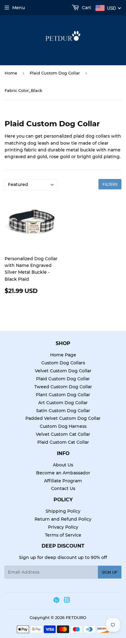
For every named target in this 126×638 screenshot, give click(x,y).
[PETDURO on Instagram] (67, 601)
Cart (86, 7)
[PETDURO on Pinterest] (56, 601)
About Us (63, 465)
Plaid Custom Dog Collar (55, 72)
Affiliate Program (63, 481)
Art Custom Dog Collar (63, 402)
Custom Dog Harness (63, 426)
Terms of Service (63, 535)
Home (11, 72)
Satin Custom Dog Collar (63, 410)
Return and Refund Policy (63, 519)
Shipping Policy (63, 511)
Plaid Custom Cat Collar (63, 442)
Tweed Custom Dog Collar (63, 386)
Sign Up (109, 572)
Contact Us (63, 488)
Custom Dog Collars (63, 363)
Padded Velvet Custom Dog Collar (63, 418)
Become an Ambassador (63, 473)
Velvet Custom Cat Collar (63, 434)
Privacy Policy (63, 527)
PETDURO (76, 617)
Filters (109, 184)
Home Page (63, 355)
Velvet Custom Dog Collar (63, 371)
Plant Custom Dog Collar (63, 394)
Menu (18, 7)
